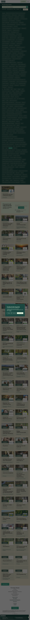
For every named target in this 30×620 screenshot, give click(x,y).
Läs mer (10, 310)
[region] (15, 310)
